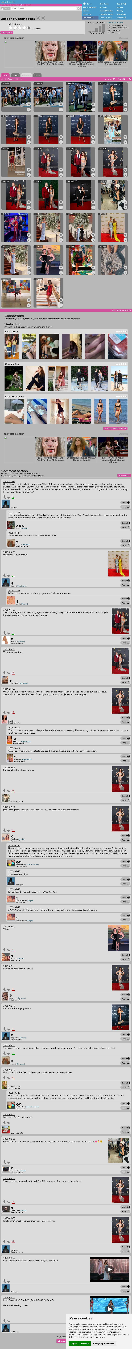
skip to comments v (121, 310)
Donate (120, 7)
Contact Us (121, 17)
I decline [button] (85, 1343)
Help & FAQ (121, 3)
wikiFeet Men (88, 17)
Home (89, 3)
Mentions (87, 14)
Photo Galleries (89, 7)
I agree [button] (74, 1343)
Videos (86, 10)
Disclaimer (121, 14)
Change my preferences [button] (103, 1343)
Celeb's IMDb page (115, 22)
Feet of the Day (106, 10)
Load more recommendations (115, 428)
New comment (124, 475)
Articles (103, 7)
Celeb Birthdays (106, 14)
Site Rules (104, 3)
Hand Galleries (106, 17)
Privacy (120, 10)
